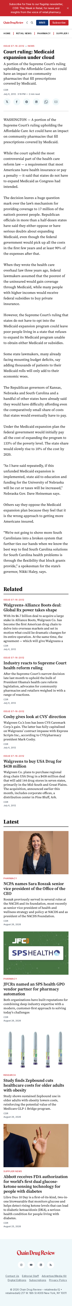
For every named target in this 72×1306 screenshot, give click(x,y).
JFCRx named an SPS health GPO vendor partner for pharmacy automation (34, 989)
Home (6, 33)
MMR (42, 22)
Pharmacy (44, 33)
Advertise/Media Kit (54, 1275)
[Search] (32, 22)
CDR (5, 90)
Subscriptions (37, 1280)
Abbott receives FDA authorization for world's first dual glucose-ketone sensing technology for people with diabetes (35, 1184)
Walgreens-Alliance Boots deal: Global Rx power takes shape (32, 607)
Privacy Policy (58, 1280)
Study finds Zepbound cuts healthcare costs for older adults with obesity (33, 1085)
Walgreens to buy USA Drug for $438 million (32, 763)
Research (9, 1075)
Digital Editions (17, 1280)
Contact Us (12, 1275)
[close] (68, 8)
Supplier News (12, 1171)
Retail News (24, 33)
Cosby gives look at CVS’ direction (34, 716)
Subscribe (59, 22)
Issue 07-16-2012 (13, 46)
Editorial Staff (30, 1275)
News (31, 46)
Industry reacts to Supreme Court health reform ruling (34, 665)
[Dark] (27, 22)
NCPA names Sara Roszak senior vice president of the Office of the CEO (34, 888)
